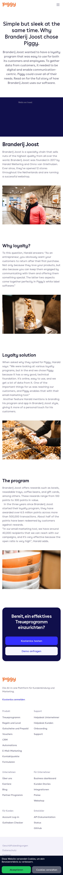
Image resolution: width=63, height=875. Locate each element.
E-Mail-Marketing (12, 750)
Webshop (39, 800)
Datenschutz (9, 850)
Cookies (6, 855)
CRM (5, 739)
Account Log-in (10, 817)
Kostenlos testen (31, 641)
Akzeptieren (16, 869)
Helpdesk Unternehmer (46, 717)
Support (38, 734)
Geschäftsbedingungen (15, 845)
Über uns (7, 778)
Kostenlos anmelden (13, 699)
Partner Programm (12, 795)
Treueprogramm (11, 717)
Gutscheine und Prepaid (15, 728)
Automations (9, 745)
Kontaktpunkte (10, 756)
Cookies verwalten (46, 869)
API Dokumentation (44, 817)
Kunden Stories (42, 783)
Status (37, 822)
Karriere (6, 783)
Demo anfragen (31, 651)
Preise (37, 795)
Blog (4, 789)
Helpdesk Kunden (43, 722)
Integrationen (41, 789)
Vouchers (7, 734)
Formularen (8, 761)
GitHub (38, 828)
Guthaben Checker (12, 822)
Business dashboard (45, 778)
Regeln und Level (11, 722)
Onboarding (40, 728)
